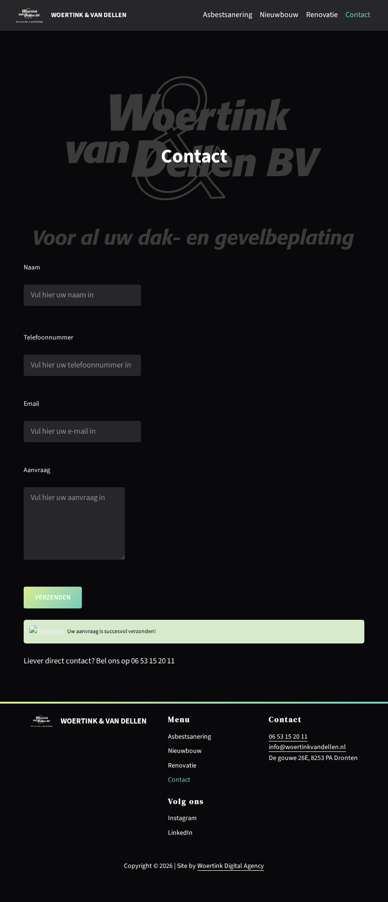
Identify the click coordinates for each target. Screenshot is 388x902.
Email (31, 404)
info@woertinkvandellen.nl (307, 747)
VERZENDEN (53, 597)
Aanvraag (37, 470)
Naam (32, 267)
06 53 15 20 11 (288, 736)
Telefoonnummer (48, 337)
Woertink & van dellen (88, 15)
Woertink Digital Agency (230, 866)
